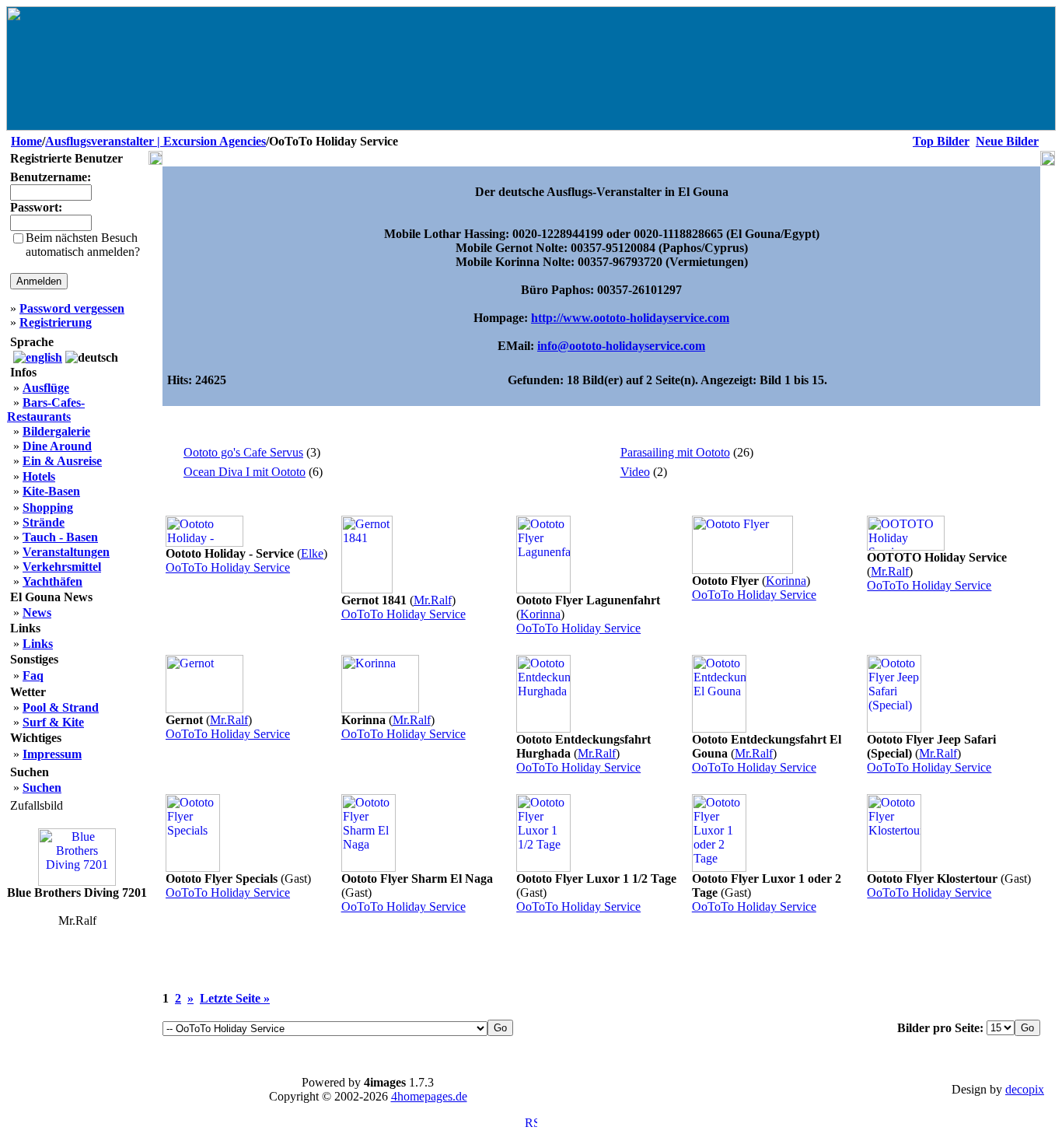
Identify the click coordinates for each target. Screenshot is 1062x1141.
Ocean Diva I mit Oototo (244, 471)
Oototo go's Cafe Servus (243, 452)
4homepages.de (429, 1096)
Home (26, 141)
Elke (312, 553)
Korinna (540, 614)
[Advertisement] (602, 968)
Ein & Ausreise (62, 460)
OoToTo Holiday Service (228, 567)
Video (635, 471)
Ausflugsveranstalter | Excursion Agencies (155, 141)
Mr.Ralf (433, 600)
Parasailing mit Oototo (675, 452)
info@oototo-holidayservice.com (621, 345)
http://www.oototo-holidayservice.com (630, 317)
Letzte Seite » (235, 998)
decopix (1024, 1089)
